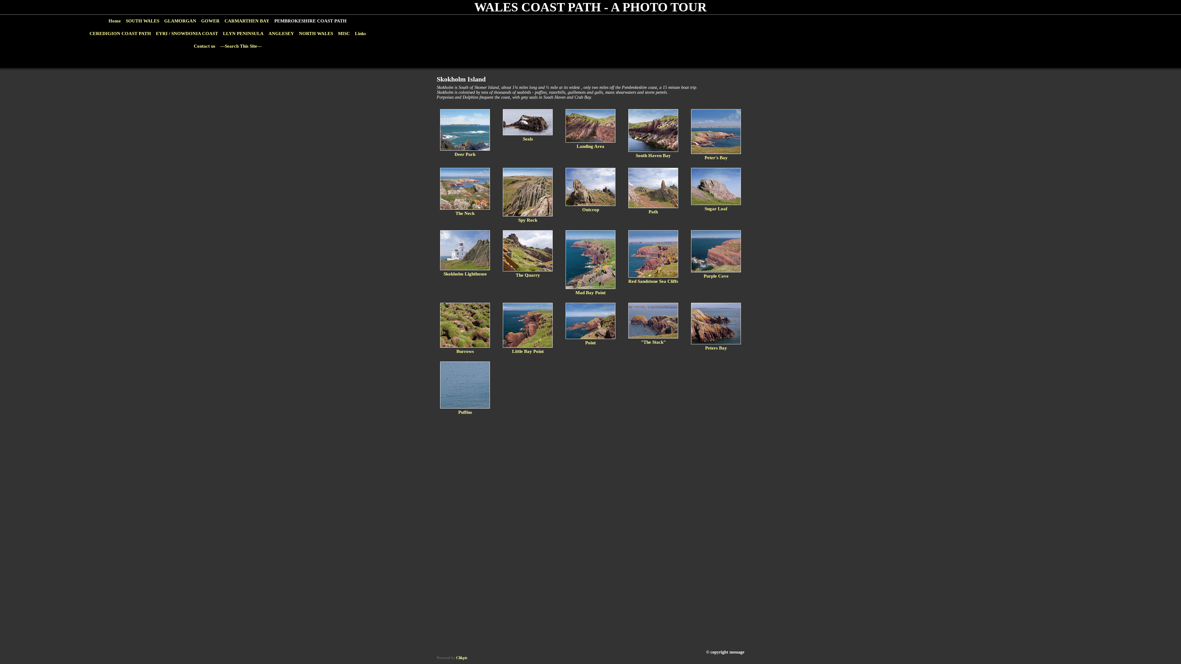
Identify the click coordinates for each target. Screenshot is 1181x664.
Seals (528, 138)
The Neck (465, 213)
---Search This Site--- (241, 46)
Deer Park (465, 154)
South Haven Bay (653, 155)
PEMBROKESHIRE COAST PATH (310, 20)
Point (590, 342)
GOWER (210, 20)
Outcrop (590, 209)
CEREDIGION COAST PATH (120, 33)
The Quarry (528, 275)
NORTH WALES (316, 33)
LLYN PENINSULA (243, 33)
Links (360, 33)
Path (653, 211)
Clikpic (461, 658)
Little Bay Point (528, 351)
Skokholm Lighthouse (465, 273)
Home (115, 20)
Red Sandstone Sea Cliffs (653, 281)
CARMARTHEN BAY (247, 20)
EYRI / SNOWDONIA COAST (187, 33)
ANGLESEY (281, 33)
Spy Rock (527, 220)
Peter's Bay (716, 157)
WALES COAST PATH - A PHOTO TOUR (590, 7)
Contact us (204, 46)
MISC (344, 33)
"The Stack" (653, 342)
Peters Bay (716, 348)
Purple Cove (716, 276)
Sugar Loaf (716, 208)
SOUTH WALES (142, 20)
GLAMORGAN (180, 20)
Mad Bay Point (590, 292)
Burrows (465, 351)
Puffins (465, 412)
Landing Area (590, 146)
